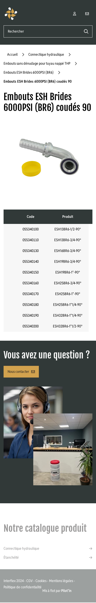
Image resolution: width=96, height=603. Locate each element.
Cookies (40, 580)
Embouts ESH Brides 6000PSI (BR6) (29, 72)
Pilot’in (66, 590)
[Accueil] (15, 13)
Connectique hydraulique (46, 54)
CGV (29, 580)
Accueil (12, 54)
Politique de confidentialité (23, 587)
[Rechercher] (86, 31)
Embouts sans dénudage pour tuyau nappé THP (37, 63)
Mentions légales (61, 580)
